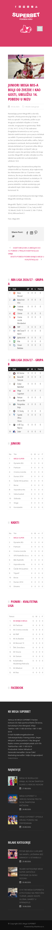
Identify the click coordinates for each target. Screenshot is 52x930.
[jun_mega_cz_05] (26, 67)
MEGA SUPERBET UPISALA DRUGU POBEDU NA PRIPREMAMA (31, 819)
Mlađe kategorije (32, 106)
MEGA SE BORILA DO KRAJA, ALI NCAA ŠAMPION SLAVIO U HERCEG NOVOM (31, 781)
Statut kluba (13, 758)
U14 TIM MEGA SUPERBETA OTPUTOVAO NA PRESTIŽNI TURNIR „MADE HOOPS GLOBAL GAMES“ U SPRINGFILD (31, 896)
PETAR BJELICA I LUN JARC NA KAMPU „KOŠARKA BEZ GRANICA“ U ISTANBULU (31, 854)
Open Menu (40, 28)
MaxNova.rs (39, 926)
